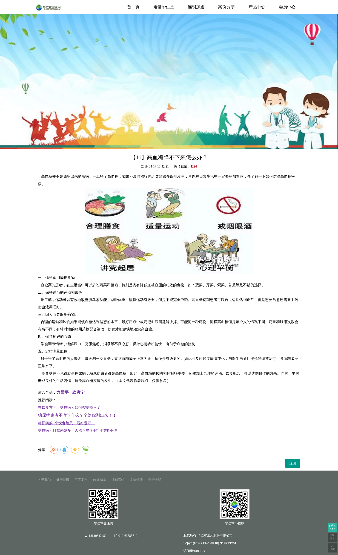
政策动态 (99, 480)
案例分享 (226, 7)
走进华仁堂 (163, 7)
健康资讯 (62, 480)
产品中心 (257, 7)
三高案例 (81, 480)
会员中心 (287, 7)
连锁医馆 (118, 480)
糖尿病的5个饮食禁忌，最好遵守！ (66, 423)
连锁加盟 (196, 7)
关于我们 (44, 480)
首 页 (133, 7)
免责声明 (154, 480)
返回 (292, 463)
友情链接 (136, 480)
